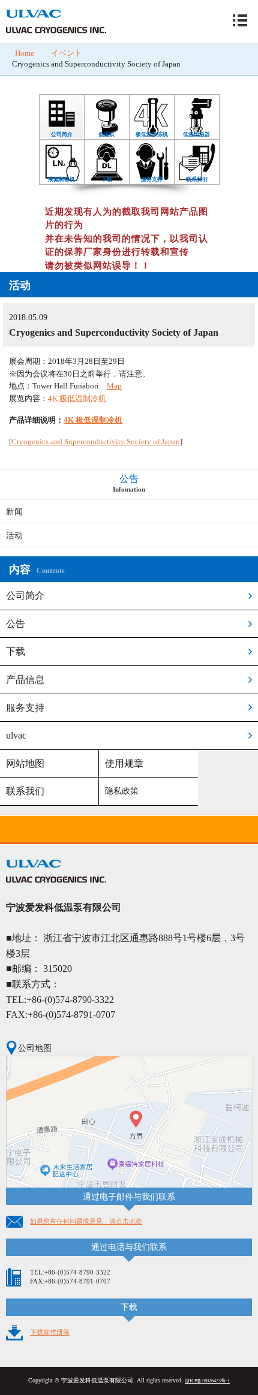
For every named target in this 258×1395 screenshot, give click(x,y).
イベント (66, 53)
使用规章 (124, 763)
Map (114, 385)
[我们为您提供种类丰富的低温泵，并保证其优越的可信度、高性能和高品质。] (107, 97)
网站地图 (25, 763)
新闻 (14, 511)
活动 (14, 535)
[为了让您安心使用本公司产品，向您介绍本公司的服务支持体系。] (152, 142)
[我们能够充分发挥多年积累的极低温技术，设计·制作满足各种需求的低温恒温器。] (197, 97)
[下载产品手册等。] (107, 142)
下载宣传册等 (50, 1332)
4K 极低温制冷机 (77, 398)
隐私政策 (122, 791)
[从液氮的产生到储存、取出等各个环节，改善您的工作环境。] (62, 142)
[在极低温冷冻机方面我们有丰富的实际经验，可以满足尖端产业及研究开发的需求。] (152, 97)
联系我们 (25, 791)
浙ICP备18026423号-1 (207, 1381)
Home (24, 53)
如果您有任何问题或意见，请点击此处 (86, 1221)
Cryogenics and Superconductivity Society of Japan (95, 441)
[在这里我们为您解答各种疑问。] (197, 142)
